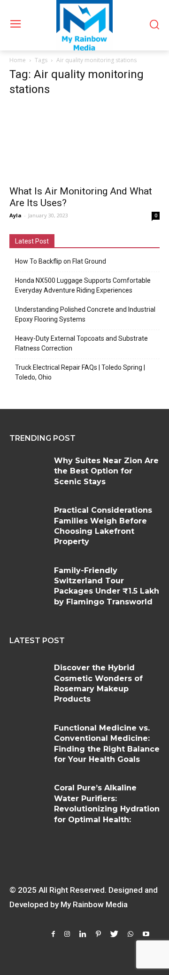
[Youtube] (146, 934)
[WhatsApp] (130, 934)
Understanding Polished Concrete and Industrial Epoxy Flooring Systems (85, 314)
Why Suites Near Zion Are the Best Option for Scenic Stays (106, 471)
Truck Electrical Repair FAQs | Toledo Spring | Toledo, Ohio (80, 372)
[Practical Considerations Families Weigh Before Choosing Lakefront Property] (28, 521)
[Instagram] (67, 934)
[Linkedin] (83, 934)
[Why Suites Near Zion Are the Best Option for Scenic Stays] (28, 471)
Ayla (15, 215)
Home (17, 60)
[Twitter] (114, 934)
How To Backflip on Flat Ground (60, 261)
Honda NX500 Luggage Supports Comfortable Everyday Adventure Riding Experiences (83, 285)
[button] (154, 25)
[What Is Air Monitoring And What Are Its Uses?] (84, 142)
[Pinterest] (98, 934)
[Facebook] (53, 934)
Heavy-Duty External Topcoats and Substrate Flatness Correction (81, 343)
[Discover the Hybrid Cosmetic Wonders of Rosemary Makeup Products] (28, 678)
